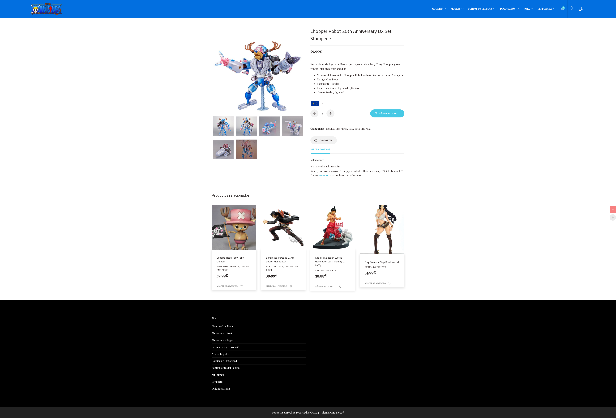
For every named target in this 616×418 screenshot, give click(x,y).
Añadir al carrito (389, 113)
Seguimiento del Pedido (226, 367)
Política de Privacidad (224, 361)
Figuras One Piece (336, 128)
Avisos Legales (220, 354)
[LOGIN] (581, 9)
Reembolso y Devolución (226, 347)
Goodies (437, 8)
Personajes (545, 8)
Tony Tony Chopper (359, 128)
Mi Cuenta (218, 375)
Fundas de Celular (480, 8)
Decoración (508, 8)
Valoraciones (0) (320, 149)
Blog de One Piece (223, 326)
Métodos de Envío (222, 333)
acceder (323, 175)
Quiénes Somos (221, 388)
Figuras (455, 8)
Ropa (527, 8)
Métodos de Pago (222, 340)
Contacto (217, 381)
